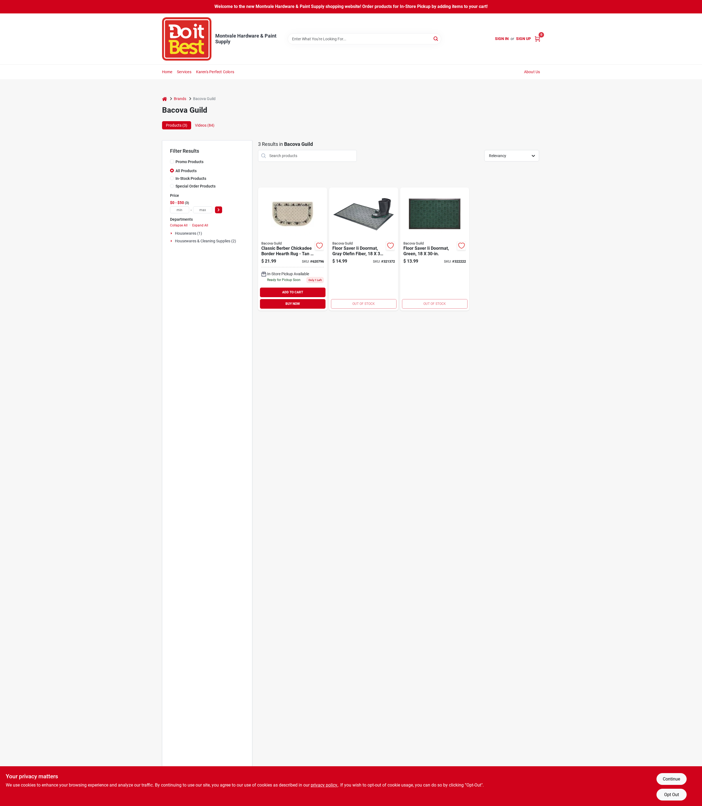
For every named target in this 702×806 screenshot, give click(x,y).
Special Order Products (196, 186)
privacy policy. (324, 785)
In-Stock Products (191, 178)
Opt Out (671, 794)
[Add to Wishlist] (319, 245)
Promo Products (189, 161)
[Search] (436, 38)
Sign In (502, 38)
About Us (532, 72)
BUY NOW (292, 304)
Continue (671, 779)
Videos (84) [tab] (204, 125)
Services (184, 72)
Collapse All (179, 225)
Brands (180, 99)
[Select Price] (218, 209)
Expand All (200, 225)
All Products (186, 170)
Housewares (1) (188, 233)
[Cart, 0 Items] (537, 39)
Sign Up (523, 38)
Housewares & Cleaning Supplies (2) (205, 241)
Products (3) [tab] (176, 125)
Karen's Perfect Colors (215, 72)
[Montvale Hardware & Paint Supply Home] (186, 39)
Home (167, 72)
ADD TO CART (292, 292)
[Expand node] (172, 233)
